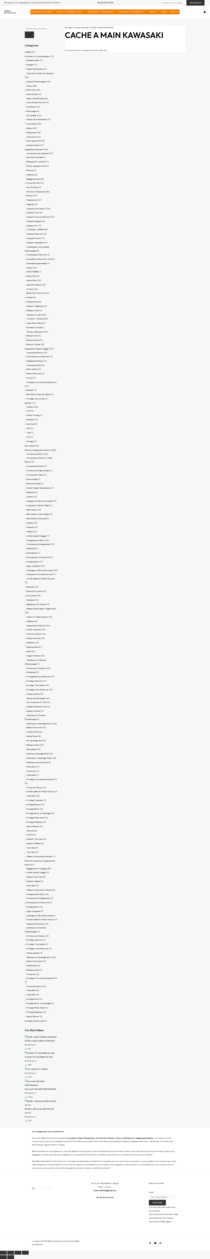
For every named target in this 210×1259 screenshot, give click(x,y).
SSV (28, 428)
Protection (31, 771)
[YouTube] (155, 1243)
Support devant (34, 655)
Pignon (30, 128)
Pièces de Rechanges (36, 698)
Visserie (30, 527)
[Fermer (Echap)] (25, 1253)
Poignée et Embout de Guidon (40, 501)
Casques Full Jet (34, 238)
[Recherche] (29, 35)
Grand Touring (33, 415)
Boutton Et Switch (35, 591)
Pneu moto (31, 137)
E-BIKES (164, 12)
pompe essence (34, 145)
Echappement (33, 561)
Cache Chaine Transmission (39, 488)
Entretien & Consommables (37, 56)
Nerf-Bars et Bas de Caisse (38, 394)
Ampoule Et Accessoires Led (39, 574)
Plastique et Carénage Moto (39, 723)
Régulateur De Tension (37, 604)
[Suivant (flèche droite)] (10, 1257)
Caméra (30, 297)
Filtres (29, 86)
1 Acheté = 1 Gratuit (35, 318)
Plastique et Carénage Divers (39, 758)
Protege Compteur (35, 800)
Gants (29, 268)
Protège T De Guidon (36, 685)
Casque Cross (33, 212)
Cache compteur (34, 629)
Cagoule (30, 204)
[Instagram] (160, 1243)
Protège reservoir (34, 681)
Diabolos (30, 492)
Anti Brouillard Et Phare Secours (41, 578)
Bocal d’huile (32, 479)
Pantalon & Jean (34, 315)
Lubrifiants (31, 107)
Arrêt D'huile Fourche (36, 102)
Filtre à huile (32, 94)
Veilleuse (30, 621)
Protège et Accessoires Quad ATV (42, 779)
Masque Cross (33, 310)
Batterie (30, 587)
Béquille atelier (33, 60)
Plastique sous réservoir (37, 762)
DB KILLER (31, 548)
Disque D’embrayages (36, 81)
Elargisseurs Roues (35, 361)
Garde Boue (32, 736)
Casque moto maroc (36, 208)
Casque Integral (34, 221)
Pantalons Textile (34, 327)
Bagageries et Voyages (37, 868)
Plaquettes (31, 132)
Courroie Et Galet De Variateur (40, 73)
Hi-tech (30, 289)
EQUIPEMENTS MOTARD (42, 12)
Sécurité (30, 831)
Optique (30, 600)
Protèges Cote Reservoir (37, 689)
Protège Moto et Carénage (39, 813)
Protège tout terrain (36, 398)
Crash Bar (31, 796)
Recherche (195, 3)
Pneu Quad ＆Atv (34, 141)
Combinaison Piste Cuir (37, 254)
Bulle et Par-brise (34, 373)
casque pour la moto (144, 1138)
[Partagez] (18, 1253)
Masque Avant (33, 745)
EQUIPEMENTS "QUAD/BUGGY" (131, 12)
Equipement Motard (34, 149)
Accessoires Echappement (39, 544)
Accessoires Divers (35, 466)
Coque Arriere (33, 732)
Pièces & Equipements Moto (37, 450)
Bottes (30, 195)
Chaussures (32, 200)
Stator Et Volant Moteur (37, 617)
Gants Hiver (32, 280)
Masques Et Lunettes (36, 161)
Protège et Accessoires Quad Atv (42, 382)
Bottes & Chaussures (36, 191)
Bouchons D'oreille (35, 157)
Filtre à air (31, 90)
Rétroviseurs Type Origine (38, 514)
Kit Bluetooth (32, 302)
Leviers (30, 496)
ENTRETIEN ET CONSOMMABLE (100, 12)
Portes (30, 378)
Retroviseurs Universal (36, 518)
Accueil (68, 27)
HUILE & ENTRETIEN (35, 98)
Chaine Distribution (35, 69)
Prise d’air (31, 767)
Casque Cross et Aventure (38, 217)
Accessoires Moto (35, 352)
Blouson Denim (33, 340)
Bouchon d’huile (34, 483)
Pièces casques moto (36, 166)
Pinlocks (30, 170)
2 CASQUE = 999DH (35, 229)
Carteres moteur (34, 634)
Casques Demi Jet (35, 234)
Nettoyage (31, 111)
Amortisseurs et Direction (38, 356)
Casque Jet (32, 225)
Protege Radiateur (35, 822)
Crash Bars (31, 775)
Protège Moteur (34, 804)
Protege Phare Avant (36, 817)
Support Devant (34, 711)
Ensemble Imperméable (37, 263)
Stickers (30, 523)
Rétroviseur (32, 510)
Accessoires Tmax (35, 475)
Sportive (30, 424)
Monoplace (32, 749)
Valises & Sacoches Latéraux (39, 856)
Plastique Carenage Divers (38, 753)
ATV (28, 411)
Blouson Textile (33, 344)
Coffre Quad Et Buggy (36, 536)
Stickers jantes (33, 694)
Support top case (35, 839)
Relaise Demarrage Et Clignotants (41, 608)
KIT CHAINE (31, 115)
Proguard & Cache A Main (38, 505)
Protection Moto (34, 787)
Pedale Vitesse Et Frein (37, 706)
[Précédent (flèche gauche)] (3, 1257)
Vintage (30, 441)
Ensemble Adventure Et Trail (39, 259)
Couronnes (31, 124)
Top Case (31, 847)
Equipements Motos (36, 625)
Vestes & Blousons (35, 332)
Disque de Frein (33, 638)
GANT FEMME (33, 271)
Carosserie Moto (34, 365)
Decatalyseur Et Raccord (38, 557)
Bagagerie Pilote (34, 179)
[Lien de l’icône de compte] (205, 12)
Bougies (30, 64)
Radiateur (31, 642)
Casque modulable (35, 242)
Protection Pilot (34, 183)
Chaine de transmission (37, 119)
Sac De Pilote (32, 187)
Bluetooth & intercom (36, 293)
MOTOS (152, 12)
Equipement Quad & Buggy (37, 349)
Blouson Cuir (32, 335)
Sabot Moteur (33, 826)
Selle (29, 651)
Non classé (29, 446)
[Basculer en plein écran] (10, 1253)
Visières (30, 174)
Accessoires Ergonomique (38, 470)
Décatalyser (32, 553)
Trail (28, 432)
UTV (28, 437)
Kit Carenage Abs (34, 740)
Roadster (31, 419)
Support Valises (34, 843)
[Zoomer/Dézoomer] (3, 1253)
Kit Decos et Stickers (36, 668)
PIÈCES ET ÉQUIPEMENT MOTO (69, 12)
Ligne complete (33, 566)
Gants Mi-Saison (34, 285)
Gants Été (31, 276)
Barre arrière (32, 369)
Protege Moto (33, 809)
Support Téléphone (35, 306)
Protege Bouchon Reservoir (39, 676)
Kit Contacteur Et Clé (36, 702)
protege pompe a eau (34, 1021)
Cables (30, 531)
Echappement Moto (35, 540)
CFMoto (30, 407)
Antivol (30, 834)
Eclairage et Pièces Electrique (40, 570)
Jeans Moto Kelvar (35, 323)
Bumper (30, 390)
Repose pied (32, 647)
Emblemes (31, 672)
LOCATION (173, 12)
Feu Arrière (31, 595)
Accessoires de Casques (38, 153)
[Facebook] (150, 1243)
